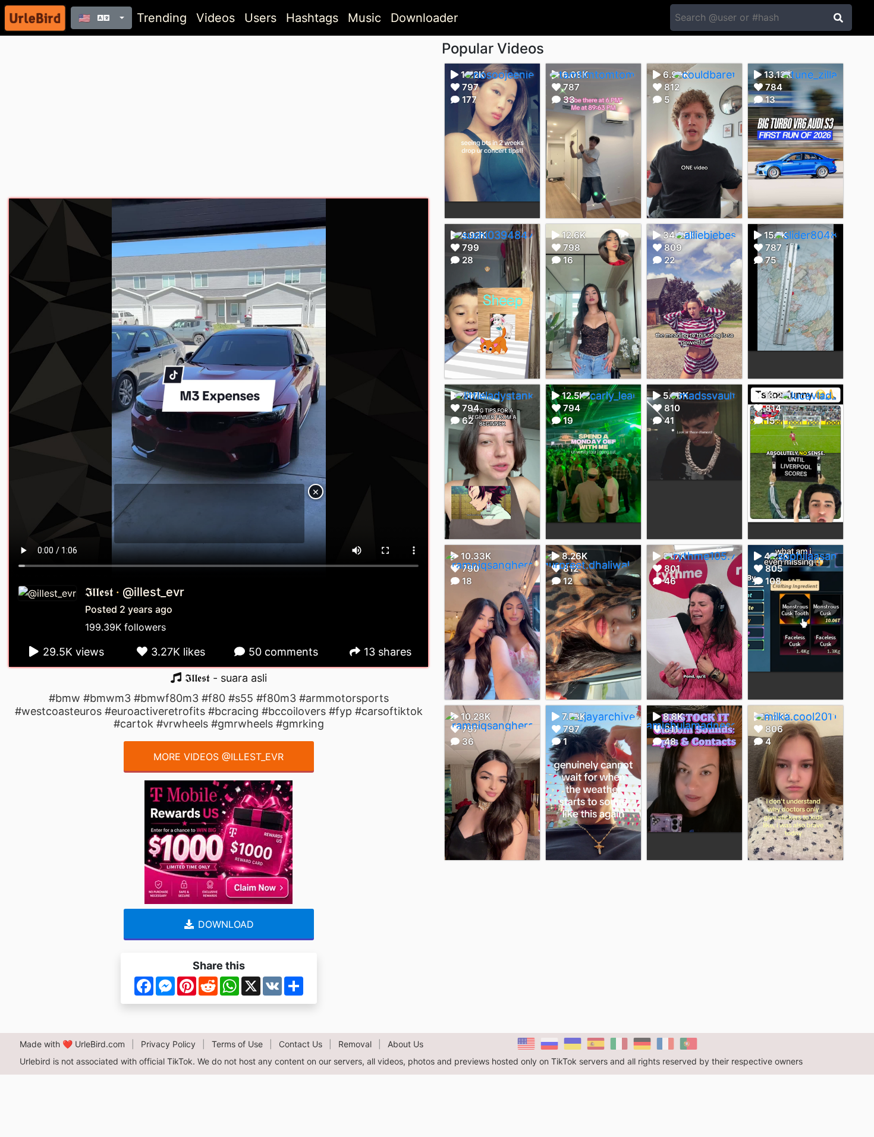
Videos (215, 18)
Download (224, 924)
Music (364, 18)
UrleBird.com (100, 1044)
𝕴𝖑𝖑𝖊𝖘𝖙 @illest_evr (134, 592)
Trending (162, 18)
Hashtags (312, 18)
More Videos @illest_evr (218, 757)
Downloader (424, 18)
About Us (405, 1044)
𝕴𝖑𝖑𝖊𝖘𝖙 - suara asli (224, 678)
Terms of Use (237, 1044)
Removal (355, 1044)
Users (260, 18)
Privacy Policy (168, 1044)
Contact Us (300, 1044)
